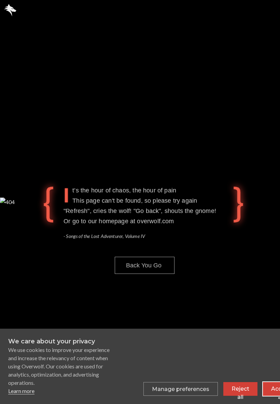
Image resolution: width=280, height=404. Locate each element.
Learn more (21, 391)
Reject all (240, 391)
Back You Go (144, 265)
